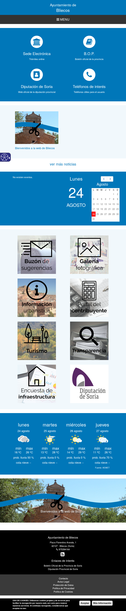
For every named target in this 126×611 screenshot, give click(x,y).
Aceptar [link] (85, 603)
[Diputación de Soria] (89, 383)
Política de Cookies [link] (63, 591)
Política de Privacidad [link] (63, 588)
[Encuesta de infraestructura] (37, 383)
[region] (63, 19)
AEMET (106, 467)
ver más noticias (63, 164)
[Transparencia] (89, 340)
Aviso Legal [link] (63, 581)
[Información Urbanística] (37, 297)
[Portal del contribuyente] (89, 297)
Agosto (102, 184)
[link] (104, 179)
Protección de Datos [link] (63, 585)
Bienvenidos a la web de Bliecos (35, 148)
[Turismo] (37, 340)
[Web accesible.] (4, 157)
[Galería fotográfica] (89, 254)
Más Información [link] (102, 603)
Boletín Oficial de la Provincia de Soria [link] (63, 565)
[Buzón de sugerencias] (37, 254)
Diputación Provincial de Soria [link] (63, 569)
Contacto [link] (63, 578)
